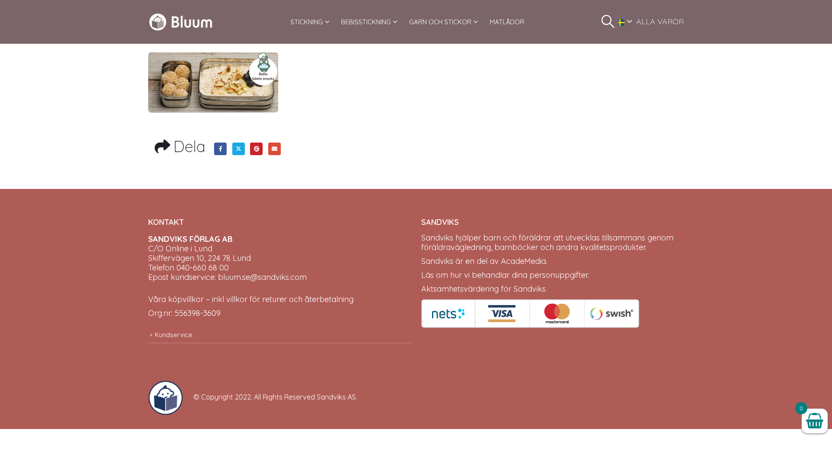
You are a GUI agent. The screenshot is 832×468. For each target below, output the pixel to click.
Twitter (238, 149)
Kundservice (173, 335)
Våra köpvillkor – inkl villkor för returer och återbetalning (251, 299)
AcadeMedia (523, 261)
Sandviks (437, 238)
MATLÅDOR (507, 22)
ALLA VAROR (660, 21)
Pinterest (256, 149)
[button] (608, 21)
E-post (274, 149)
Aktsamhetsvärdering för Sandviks (483, 289)
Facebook (220, 149)
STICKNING (306, 22)
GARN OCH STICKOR (440, 22)
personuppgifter (559, 275)
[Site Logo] (180, 22)
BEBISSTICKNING (366, 22)
